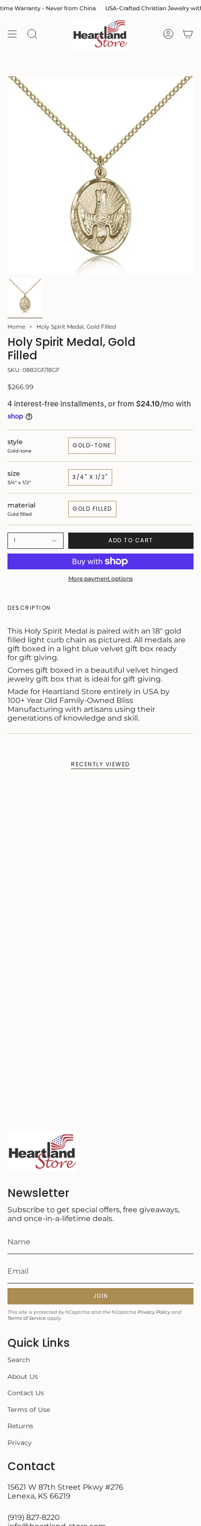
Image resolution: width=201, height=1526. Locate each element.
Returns (20, 1426)
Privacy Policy (153, 1312)
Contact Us (25, 1393)
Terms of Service (26, 1318)
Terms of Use (28, 1409)
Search (18, 1360)
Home (16, 326)
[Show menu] (12, 34)
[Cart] (188, 34)
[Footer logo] (42, 1152)
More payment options (100, 578)
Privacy (19, 1442)
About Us (22, 1376)
